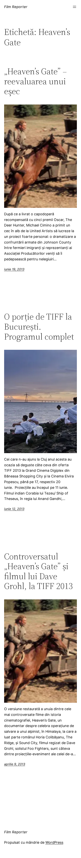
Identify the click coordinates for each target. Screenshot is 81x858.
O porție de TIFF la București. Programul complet (39, 327)
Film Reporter (15, 7)
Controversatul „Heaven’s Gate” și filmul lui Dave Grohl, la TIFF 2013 (38, 571)
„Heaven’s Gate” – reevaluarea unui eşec (35, 81)
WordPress (54, 842)
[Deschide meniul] (74, 7)
